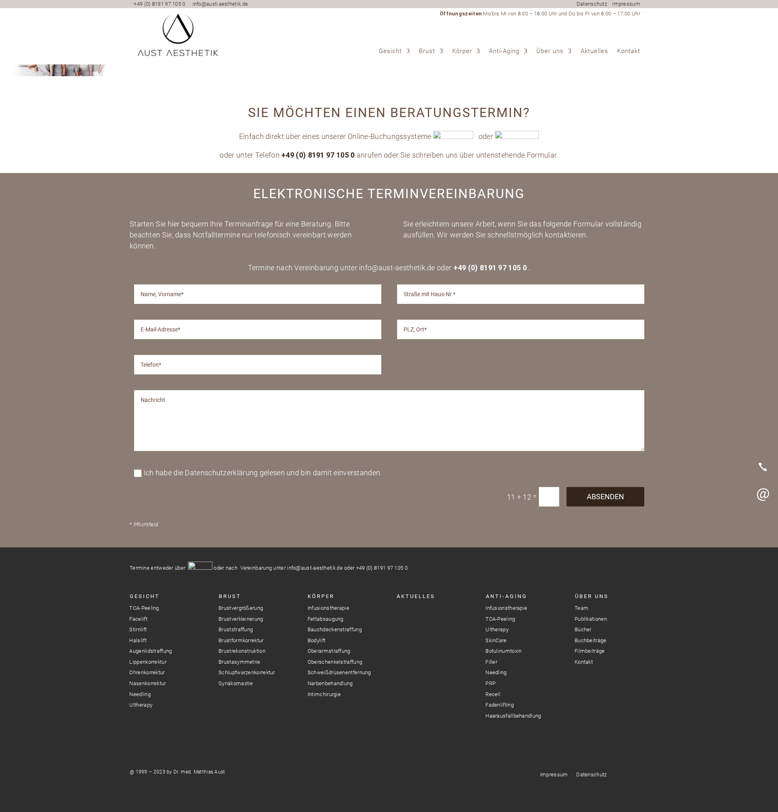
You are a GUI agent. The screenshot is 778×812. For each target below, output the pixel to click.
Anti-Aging (504, 51)
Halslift (137, 640)
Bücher (583, 629)
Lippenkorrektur (148, 662)
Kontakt (628, 51)
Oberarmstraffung (329, 651)
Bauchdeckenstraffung (335, 629)
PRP (490, 683)
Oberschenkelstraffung (335, 662)
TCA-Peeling (144, 608)
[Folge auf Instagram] (402, 614)
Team (581, 608)
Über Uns (592, 596)
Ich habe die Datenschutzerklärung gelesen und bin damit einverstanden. (263, 472)
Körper (462, 51)
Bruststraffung (235, 629)
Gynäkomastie (235, 683)
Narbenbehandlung (330, 683)
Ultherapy (140, 705)
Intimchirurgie (324, 694)
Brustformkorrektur (240, 640)
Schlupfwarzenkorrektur (246, 672)
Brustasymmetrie (239, 662)
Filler (491, 662)
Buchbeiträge (591, 640)
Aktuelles (594, 51)
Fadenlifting (499, 705)
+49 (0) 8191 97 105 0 (159, 4)
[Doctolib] (763, 522)
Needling (139, 694)
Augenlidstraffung (150, 651)
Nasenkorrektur (147, 683)
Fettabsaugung (326, 619)
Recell (492, 694)
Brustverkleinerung (240, 619)
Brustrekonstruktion (241, 651)
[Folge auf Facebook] (417, 614)
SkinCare (496, 640)
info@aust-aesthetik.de (220, 4)
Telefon (763, 467)
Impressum (626, 4)
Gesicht (390, 51)
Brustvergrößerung (240, 608)
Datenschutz (592, 4)
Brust (427, 51)
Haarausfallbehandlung (513, 716)
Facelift (138, 619)
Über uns (550, 51)
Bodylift (316, 640)
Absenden (605, 496)
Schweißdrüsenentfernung (339, 672)
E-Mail (763, 494)
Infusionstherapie (328, 608)
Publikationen (591, 619)
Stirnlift (138, 629)
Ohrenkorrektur (147, 672)
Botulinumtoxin (503, 651)
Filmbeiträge (590, 651)
